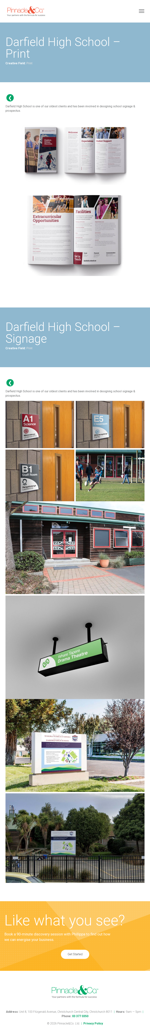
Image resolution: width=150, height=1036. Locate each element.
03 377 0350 (80, 1016)
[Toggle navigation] (141, 11)
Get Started (75, 954)
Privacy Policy (93, 1023)
